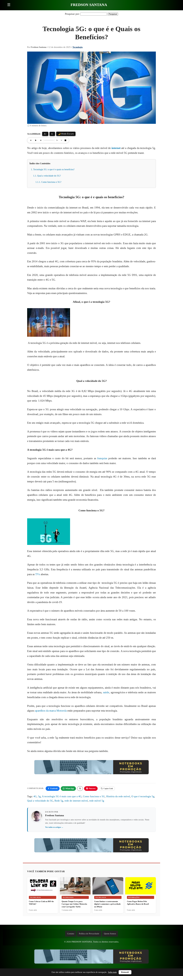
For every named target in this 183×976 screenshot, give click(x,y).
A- (52, 134)
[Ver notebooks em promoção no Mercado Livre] (91, 768)
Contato (70, 933)
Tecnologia (77, 47)
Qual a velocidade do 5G (40, 800)
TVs (37, 574)
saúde (106, 692)
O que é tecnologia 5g (142, 796)
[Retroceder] (31, 140)
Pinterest (92, 789)
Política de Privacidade (89, 933)
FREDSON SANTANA (89, 5)
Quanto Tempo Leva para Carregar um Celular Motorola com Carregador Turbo (74, 904)
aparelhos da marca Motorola (51, 710)
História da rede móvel (118, 796)
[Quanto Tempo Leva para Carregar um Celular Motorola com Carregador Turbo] (75, 885)
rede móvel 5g (96, 800)
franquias (102, 458)
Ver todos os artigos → (54, 827)
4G (35, 796)
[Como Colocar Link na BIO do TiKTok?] (42, 885)
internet (116, 148)
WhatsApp (69, 789)
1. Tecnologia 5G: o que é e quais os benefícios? (52, 169)
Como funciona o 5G (94, 796)
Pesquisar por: (72, 13)
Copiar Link (108, 789)
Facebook (54, 789)
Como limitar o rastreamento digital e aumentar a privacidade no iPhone (107, 904)
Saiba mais (112, 972)
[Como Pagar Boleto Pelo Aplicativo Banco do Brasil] (140, 885)
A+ (45, 134)
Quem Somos (110, 933)
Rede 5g (58, 800)
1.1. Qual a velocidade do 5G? (47, 175)
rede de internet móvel (76, 800)
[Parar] (65, 140)
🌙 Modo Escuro (66, 134)
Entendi (125, 972)
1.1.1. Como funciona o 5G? (48, 182)
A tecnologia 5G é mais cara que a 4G (61, 796)
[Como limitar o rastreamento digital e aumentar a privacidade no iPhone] (108, 887)
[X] (80, 788)
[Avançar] (40, 140)
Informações (134, 897)
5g (39, 796)
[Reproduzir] (36, 140)
